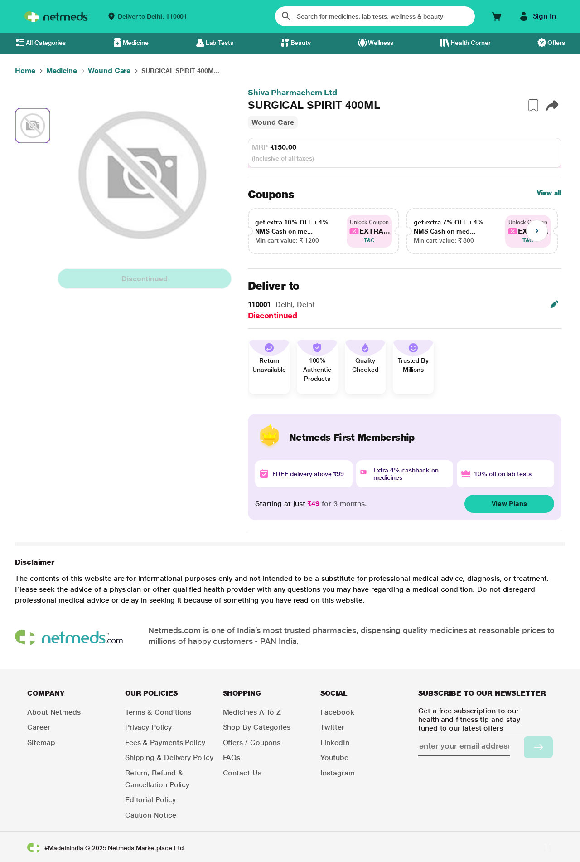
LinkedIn (334, 742)
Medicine (136, 42)
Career (38, 727)
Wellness (380, 42)
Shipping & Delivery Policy (169, 757)
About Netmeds (54, 712)
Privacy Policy (148, 727)
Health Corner (470, 42)
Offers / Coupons (252, 742)
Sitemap (41, 742)
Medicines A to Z (252, 712)
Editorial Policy (150, 799)
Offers (556, 42)
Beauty (300, 42)
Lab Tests (219, 42)
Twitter (332, 727)
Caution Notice (150, 815)
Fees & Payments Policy (165, 742)
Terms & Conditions (158, 712)
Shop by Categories (257, 727)
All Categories (46, 42)
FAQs (232, 757)
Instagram (337, 773)
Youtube (334, 757)
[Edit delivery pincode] (554, 304)
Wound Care (272, 122)
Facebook (337, 712)
